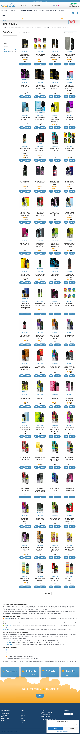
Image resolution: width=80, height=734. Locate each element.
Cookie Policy (59, 731)
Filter (6, 51)
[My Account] (77, 13)
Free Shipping (11, 671)
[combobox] (24, 5)
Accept (55, 728)
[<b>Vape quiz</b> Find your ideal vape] (62, 19)
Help (70, 6)
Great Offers (70, 671)
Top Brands (50, 671)
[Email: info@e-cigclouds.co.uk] (41, 719)
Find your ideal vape (71, 19)
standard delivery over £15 (11, 19)
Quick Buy (27, 64)
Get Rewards (31, 671)
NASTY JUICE (25, 51)
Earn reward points (33, 19)
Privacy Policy (65, 731)
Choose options (70, 728)
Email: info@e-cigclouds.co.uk (49, 719)
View (21, 64)
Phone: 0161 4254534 (46, 717)
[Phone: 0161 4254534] (41, 716)
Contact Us (76, 6)
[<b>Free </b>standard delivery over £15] (1, 19)
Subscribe (40, 695)
